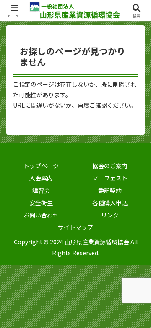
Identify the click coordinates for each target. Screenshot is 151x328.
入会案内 (41, 178)
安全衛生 (41, 202)
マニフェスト (110, 178)
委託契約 (110, 190)
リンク (110, 215)
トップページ (41, 165)
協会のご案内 (110, 165)
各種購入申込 (110, 202)
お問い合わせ (41, 215)
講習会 (41, 190)
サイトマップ (75, 227)
